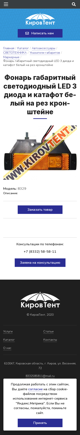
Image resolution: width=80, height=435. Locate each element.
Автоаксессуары (43, 48)
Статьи (48, 331)
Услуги (8, 331)
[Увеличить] (40, 152)
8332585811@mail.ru (40, 376)
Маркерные (11, 57)
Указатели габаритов (45, 53)
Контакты (50, 340)
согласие (35, 389)
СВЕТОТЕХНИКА (15, 53)
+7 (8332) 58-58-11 (40, 251)
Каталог (23, 48)
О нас (7, 348)
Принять (40, 423)
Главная (8, 48)
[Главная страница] (40, 19)
